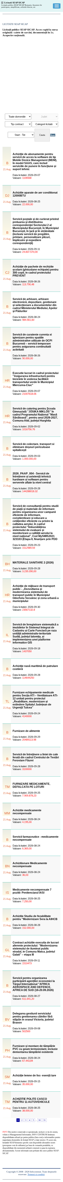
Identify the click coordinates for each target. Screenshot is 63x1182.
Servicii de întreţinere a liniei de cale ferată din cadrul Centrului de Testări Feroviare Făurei (36, 757)
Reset (53, 135)
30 (39, 1120)
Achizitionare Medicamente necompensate (30, 865)
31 (44, 1120)
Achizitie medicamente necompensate (27, 812)
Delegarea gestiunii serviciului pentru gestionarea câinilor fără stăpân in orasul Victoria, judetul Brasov (33, 1018)
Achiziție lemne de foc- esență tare (34, 1075)
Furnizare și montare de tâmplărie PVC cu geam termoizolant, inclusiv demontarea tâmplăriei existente (35, 1049)
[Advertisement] (31, 73)
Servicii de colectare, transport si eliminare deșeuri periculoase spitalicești (33, 447)
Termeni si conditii (36, 1174)
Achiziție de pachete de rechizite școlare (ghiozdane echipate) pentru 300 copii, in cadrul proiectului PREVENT (35, 271)
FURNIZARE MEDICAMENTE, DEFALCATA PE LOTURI (31, 785)
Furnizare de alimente (26, 731)
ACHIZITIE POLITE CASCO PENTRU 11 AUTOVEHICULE (31, 1100)
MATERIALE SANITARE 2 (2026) (33, 562)
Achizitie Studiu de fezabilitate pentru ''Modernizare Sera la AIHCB (35, 918)
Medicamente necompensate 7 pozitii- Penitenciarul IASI (32, 891)
